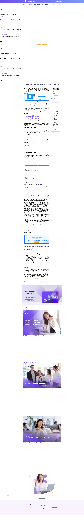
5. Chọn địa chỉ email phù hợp (55, 118)
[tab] (55, 98)
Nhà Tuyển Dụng (31, 4)
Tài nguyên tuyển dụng (37, 4)
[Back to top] (82, 519)
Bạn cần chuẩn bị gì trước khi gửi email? (55, 108)
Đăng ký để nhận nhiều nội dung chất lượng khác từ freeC (55, 128)
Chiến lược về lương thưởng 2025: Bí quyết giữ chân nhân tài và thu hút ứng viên (34, 415)
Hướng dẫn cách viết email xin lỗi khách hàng (32, 117)
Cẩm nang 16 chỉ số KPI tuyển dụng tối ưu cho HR (30, 362)
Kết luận (54, 126)
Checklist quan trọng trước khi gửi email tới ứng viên (55, 124)
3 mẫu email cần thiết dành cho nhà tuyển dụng (32, 118)
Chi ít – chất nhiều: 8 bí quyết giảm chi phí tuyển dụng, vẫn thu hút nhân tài (33, 335)
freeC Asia (42, 89)
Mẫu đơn (42, 508)
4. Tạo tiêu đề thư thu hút (55, 116)
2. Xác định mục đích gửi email (55, 112)
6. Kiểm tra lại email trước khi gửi (55, 120)
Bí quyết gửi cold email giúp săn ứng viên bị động (32, 116)
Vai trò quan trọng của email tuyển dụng (55, 106)
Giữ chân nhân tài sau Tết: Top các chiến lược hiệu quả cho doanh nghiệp (33, 442)
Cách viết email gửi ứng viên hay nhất (56, 122)
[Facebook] (59, 4)
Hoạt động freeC (53, 4)
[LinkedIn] (61, 4)
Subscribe (56, 95)
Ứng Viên (48, 4)
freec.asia (35, 508)
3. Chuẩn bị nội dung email (55, 114)
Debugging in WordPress (3, 16)
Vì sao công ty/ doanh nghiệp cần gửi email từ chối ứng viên (34, 115)
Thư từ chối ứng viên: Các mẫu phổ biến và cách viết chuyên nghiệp (32, 469)
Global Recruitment (44, 4)
